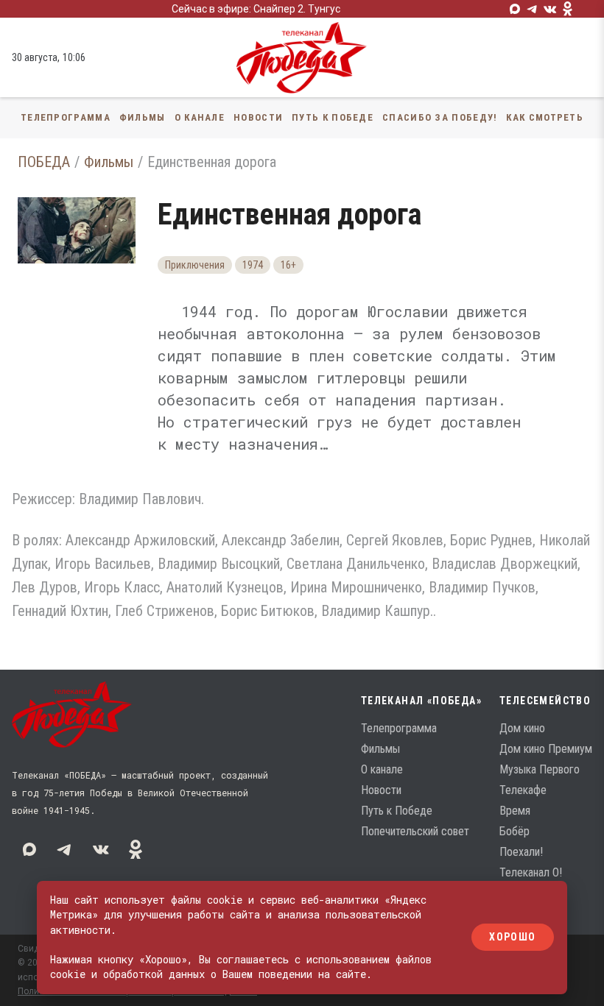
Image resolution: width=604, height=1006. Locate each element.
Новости (258, 117)
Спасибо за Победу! (439, 117)
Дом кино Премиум (545, 749)
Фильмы (142, 117)
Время (514, 811)
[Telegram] (532, 9)
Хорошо (512, 937)
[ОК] (568, 9)
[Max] (515, 9)
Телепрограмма (65, 117)
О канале (200, 117)
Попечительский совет (415, 831)
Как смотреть (544, 117)
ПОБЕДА (44, 162)
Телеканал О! (530, 872)
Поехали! (521, 852)
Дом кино (522, 728)
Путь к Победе (332, 117)
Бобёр (514, 831)
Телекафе (523, 790)
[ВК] (550, 9)
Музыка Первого (539, 769)
